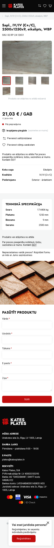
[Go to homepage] (16, 6)
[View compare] (39, 6)
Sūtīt (27, 399)
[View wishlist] (44, 6)
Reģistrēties (24, 538)
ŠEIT (34, 245)
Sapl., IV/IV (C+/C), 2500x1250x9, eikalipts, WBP (26, 16)
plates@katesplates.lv (13, 459)
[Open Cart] (50, 6)
